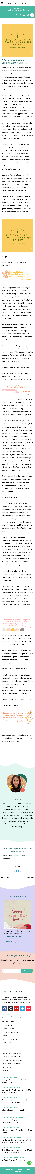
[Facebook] (16, 15)
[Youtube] (24, 15)
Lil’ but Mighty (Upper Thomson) (13, 1157)
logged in (16, 856)
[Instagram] (20, 15)
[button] (14, 871)
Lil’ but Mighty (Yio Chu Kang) (12, 1137)
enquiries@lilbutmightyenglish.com (14, 1017)
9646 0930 (6, 1014)
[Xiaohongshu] (32, 15)
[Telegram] (28, 15)
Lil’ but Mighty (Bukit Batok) (11, 1147)
